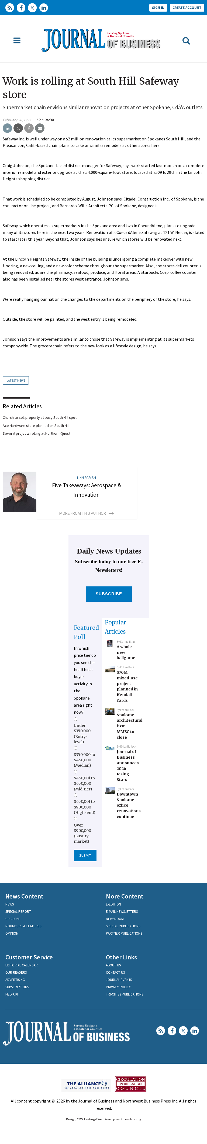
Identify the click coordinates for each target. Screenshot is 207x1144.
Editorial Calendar (21, 965)
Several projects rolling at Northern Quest (36, 433)
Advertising (15, 979)
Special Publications (123, 926)
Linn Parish (45, 119)
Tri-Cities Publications (124, 994)
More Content (124, 896)
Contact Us (115, 972)
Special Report (18, 911)
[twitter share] (18, 128)
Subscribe (109, 594)
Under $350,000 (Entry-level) (82, 733)
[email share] (39, 128)
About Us (113, 965)
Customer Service (29, 957)
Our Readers (16, 972)
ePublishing (133, 1119)
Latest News (15, 380)
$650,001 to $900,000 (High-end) (84, 807)
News (9, 904)
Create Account (187, 7)
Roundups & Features (23, 926)
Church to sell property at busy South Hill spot (40, 417)
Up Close (12, 919)
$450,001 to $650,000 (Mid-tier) (84, 784)
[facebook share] (29, 128)
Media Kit (12, 994)
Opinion (11, 933)
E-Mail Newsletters (122, 911)
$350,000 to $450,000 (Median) (84, 760)
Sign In (158, 7)
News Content (24, 896)
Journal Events (119, 979)
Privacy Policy (118, 987)
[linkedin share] (7, 128)
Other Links (121, 957)
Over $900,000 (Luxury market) (82, 833)
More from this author (82, 513)
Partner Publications (124, 933)
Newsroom (115, 919)
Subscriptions (17, 987)
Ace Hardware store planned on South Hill (36, 425)
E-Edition (113, 904)
